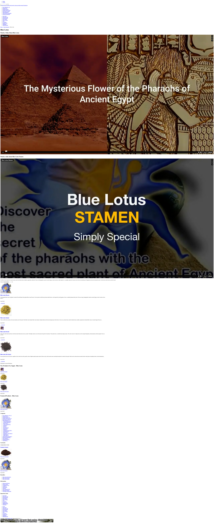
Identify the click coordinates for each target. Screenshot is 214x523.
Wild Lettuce (6, 435)
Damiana (5, 425)
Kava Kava (5, 427)
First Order (5, 16)
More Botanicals (6, 27)
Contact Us (5, 486)
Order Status (5, 487)
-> (6, 420)
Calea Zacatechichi (7, 424)
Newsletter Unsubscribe (7, 491)
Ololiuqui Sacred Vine (7, 430)
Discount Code (5, 17)
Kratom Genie (9, 518)
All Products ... (5, 440)
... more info (2, 303)
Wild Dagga (5, 434)
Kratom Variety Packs (6, 10)
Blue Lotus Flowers (4, 295)
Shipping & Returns (6, 483)
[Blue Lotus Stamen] (6, 315)
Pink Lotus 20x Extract (4, 456)
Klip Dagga (5, 428)
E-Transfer (4, 22)
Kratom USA (5, 23)
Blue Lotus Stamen (4, 317)
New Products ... (6, 438)
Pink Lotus (5, 432)
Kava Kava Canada (6, 11)
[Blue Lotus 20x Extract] (6, 352)
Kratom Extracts (5, 9)
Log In (4, 2)
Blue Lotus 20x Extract (5, 354)
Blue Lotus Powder (4, 331)
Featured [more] (4, 447)
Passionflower (6, 431)
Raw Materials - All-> (7, 415)
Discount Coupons (6, 490)
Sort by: (1, 281)
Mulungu (5, 429)
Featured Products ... (6, 439)
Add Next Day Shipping (7, 13)
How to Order (5, 20)
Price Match (5, 19)
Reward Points (5, 18)
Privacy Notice (5, 484)
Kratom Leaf (5, 8)
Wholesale (4, 24)
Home (4, 1)
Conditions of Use (6, 485)
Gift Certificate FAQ (6, 489)
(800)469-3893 (5, 25)
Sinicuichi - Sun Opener (7, 433)
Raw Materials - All (6, 7)
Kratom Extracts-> (6, 417)
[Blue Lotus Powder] (2, 329)
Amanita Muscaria (6, 422)
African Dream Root (7, 421)
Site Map (4, 488)
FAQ (3, 21)
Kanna (4, 426)
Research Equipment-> (7, 437)
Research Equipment (6, 14)
